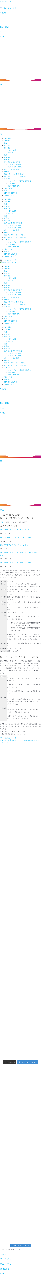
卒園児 (6, 190)
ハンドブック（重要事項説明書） (20, 181)
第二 (2, 133)
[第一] (20, 80)
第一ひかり (6, 1258)
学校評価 (11, 183)
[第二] (20, 129)
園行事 (10, 152)
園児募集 (7, 138)
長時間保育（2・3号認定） (14, 162)
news (3, 1254)
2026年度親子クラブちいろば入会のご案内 (15, 537)
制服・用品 (8, 188)
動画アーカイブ (10, 195)
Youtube (4, 1268)
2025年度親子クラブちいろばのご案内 (14, 545)
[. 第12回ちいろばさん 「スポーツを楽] (34, 872)
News (3, 12)
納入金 (6, 172)
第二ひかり (6, 1263)
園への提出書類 (14, 186)
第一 (2, 84)
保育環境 (7, 157)
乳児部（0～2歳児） (15, 167)
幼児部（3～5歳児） (15, 164)
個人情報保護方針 (10, 193)
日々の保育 (12, 150)
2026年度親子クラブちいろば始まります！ (15, 530)
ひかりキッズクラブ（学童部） (15, 176)
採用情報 (4, 26)
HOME (2, 522)
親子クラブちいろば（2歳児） (15, 174)
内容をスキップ (5, 1)
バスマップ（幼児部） (12, 169)
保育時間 (7, 160)
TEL (2, 31)
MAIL (2, 36)
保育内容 (7, 148)
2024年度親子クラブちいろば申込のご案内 (15, 563)
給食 (5, 155)
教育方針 (7, 145)
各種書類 (7, 179)
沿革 (5, 143)
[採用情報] (6, 22)
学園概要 (7, 141)
